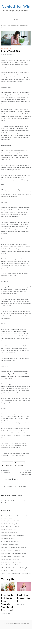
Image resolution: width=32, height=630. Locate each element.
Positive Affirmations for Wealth (10, 527)
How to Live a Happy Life (8, 530)
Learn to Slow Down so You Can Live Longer (14, 565)
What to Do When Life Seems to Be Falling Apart (15, 568)
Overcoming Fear (6, 472)
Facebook (8, 462)
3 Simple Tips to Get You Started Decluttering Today (16, 574)
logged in (13, 486)
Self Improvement (6, 48)
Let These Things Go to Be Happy (10, 550)
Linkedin (20, 465)
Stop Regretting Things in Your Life (11, 562)
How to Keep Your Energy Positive (11, 524)
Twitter (20, 462)
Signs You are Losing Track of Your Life (25, 474)
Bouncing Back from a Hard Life (10, 541)
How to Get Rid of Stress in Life (10, 559)
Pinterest (9, 465)
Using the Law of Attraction (9, 532)
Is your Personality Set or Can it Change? (12, 535)
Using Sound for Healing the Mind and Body (13, 547)
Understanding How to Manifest (10, 544)
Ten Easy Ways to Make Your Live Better (12, 556)
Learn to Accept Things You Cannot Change (13, 553)
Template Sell (20, 624)
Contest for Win (16, 7)
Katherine (17, 55)
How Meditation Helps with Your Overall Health (14, 571)
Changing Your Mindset (8, 538)
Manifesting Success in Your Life (10, 521)
